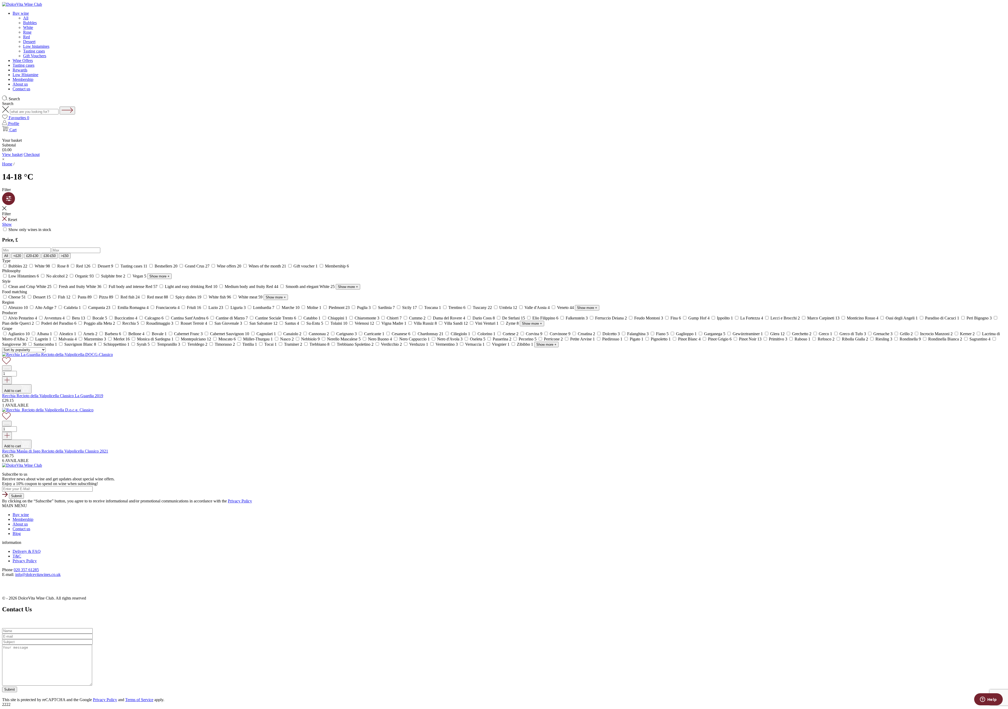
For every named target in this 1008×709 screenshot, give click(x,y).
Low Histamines (23, 276)
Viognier (501, 344)
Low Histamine (25, 74)
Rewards (20, 70)
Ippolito (725, 318)
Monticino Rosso (862, 318)
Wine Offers (23, 60)
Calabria (72, 307)
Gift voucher (305, 266)
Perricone (553, 339)
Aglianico (19, 334)
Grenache (883, 334)
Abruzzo (18, 307)
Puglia (364, 307)
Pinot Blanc (689, 339)
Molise (314, 307)
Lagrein (43, 339)
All (25, 18)
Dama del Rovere (449, 318)
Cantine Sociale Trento (275, 318)
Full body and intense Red (133, 286)
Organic (84, 276)
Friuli (194, 307)
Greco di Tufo (852, 334)
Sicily (409, 307)
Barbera (113, 334)
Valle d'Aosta (537, 307)
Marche (291, 307)
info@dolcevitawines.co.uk (38, 574)
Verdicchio (391, 344)
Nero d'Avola (450, 339)
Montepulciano (196, 339)
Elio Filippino (545, 318)
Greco (825, 334)
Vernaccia (475, 344)
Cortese (510, 334)
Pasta (85, 297)
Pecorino (528, 339)
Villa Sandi (456, 323)
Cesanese (401, 334)
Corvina (534, 334)
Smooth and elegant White (310, 286)
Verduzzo (418, 344)
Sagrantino (979, 339)
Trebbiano (319, 344)
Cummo (417, 318)
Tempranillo (168, 344)
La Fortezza (751, 318)
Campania (99, 307)
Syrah (143, 344)
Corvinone (560, 334)
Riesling (883, 339)
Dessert (29, 41)
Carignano (346, 334)
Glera (777, 334)
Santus (292, 323)
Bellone (136, 334)
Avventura (54, 318)
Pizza (106, 297)
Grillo (906, 334)
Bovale (159, 334)
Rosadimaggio (159, 323)
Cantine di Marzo (232, 318)
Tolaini (338, 323)
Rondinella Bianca (945, 339)
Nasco (287, 339)
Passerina (502, 339)
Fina (675, 318)
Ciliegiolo (460, 334)
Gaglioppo (686, 334)
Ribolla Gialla (855, 339)
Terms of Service (139, 699)
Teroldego (197, 344)
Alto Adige (45, 307)
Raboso (802, 339)
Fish (64, 297)
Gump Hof (699, 318)
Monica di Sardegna (155, 339)
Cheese (17, 297)
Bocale (99, 318)
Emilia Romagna (133, 307)
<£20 (17, 256)
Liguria (238, 307)
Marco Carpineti (823, 318)
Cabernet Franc (188, 334)
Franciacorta (168, 307)
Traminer (293, 344)
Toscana (432, 307)
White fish (220, 297)
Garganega (714, 334)
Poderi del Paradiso (58, 323)
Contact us (21, 89)
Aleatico (67, 334)
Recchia (130, 323)
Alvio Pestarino (22, 318)
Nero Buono (380, 339)
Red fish (130, 297)
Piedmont (339, 307)
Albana (44, 334)
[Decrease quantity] (7, 368)
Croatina (586, 334)
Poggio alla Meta (99, 323)
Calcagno (154, 318)
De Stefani (513, 318)
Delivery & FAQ (27, 551)
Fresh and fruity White (80, 286)
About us (20, 84)
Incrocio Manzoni (936, 334)
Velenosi (364, 323)
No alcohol (57, 276)
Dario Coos (483, 318)
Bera (78, 318)
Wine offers (229, 266)
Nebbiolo (310, 339)
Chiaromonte (367, 318)
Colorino (486, 334)
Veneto (565, 307)
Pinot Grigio (720, 339)
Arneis (90, 334)
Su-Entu (314, 323)
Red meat (157, 297)
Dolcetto (611, 334)
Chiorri (394, 318)
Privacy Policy (240, 501)
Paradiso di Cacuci (942, 318)
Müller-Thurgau (258, 339)
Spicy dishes (188, 297)
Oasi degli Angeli (902, 318)
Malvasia (67, 339)
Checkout (32, 154)
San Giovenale (228, 323)
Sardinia (386, 307)
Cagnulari (266, 334)
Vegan (139, 276)
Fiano (662, 334)
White (28, 27)
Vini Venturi (487, 323)
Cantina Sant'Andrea (189, 318)
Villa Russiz (425, 323)
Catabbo (312, 318)
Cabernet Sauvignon (229, 334)
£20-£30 (32, 256)
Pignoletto (661, 339)
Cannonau (319, 334)
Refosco (826, 339)
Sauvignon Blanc (80, 344)
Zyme (512, 323)
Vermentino (446, 344)
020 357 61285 (26, 570)
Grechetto (801, 334)
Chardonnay (430, 334)
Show (7, 224)
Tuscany (482, 307)
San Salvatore (263, 323)
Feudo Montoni (648, 318)
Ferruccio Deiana (611, 318)
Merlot (121, 339)
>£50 (65, 256)
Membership (23, 79)
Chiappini (337, 318)
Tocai (270, 344)
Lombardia (263, 307)
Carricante (374, 334)
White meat (250, 297)
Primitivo (778, 339)
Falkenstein (577, 318)
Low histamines (36, 46)
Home (7, 164)
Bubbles (30, 22)
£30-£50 (50, 256)
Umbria (508, 307)
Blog (17, 533)
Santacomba (45, 344)
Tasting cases (34, 51)
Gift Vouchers (34, 56)
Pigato (636, 339)
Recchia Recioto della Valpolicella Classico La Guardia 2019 (52, 395)
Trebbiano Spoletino (355, 344)
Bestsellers (166, 266)
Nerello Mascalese (344, 339)
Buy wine (21, 13)
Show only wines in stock (29, 229)
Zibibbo (525, 344)
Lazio (215, 307)
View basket (12, 154)
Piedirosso (612, 339)
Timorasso (225, 344)
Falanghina (638, 334)
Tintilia (249, 344)
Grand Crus (197, 266)
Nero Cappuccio (414, 339)
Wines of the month (267, 266)
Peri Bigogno (979, 318)
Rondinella (910, 339)
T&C (17, 556)
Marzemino (95, 339)
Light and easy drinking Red (191, 286)
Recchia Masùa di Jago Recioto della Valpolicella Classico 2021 (55, 451)
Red (26, 37)
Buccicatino (125, 318)
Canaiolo (292, 334)
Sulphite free (113, 276)
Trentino (456, 307)
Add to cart (12, 391)
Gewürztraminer (748, 334)
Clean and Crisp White (29, 286)
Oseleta (477, 339)
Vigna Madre (393, 323)
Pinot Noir (750, 339)
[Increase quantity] (7, 380)
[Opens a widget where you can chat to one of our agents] (988, 699)
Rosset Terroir (194, 323)
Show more (159, 276)
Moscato (227, 339)
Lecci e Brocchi (785, 318)
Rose (27, 32)
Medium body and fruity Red (251, 286)
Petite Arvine (582, 339)
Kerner (967, 334)
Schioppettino (116, 344)
